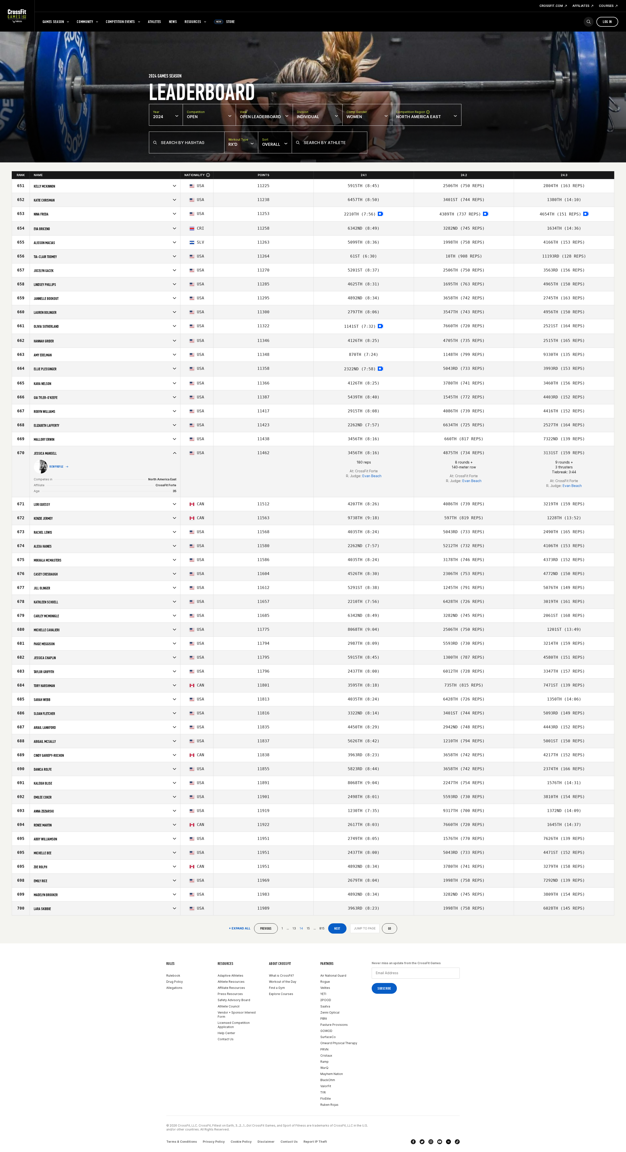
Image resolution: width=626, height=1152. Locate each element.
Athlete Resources (231, 981)
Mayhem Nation (331, 1074)
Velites (325, 988)
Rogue (325, 981)
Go (389, 928)
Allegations (174, 988)
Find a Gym (277, 988)
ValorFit (325, 1086)
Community (85, 21)
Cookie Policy (241, 1141)
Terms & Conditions (181, 1141)
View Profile (56, 466)
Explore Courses (281, 994)
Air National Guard (333, 975)
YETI (323, 994)
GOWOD (326, 1031)
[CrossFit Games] (17, 16)
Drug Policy (174, 981)
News (173, 21)
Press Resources (230, 994)
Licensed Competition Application (234, 1025)
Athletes (154, 21)
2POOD (325, 1000)
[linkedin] (448, 1141)
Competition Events (120, 21)
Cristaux (326, 1055)
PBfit (323, 1018)
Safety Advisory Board (234, 1000)
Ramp (324, 1061)
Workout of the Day (282, 981)
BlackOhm (327, 1080)
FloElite (325, 1098)
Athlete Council (228, 1006)
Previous (266, 928)
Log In (607, 21)
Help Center (226, 1033)
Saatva (325, 1006)
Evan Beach (371, 476)
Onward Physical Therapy (338, 1043)
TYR (323, 1092)
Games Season (53, 21)
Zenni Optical (329, 1012)
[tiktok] (457, 1141)
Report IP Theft (315, 1141)
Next (337, 928)
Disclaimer (266, 1141)
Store (225, 21)
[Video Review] (380, 214)
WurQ (324, 1068)
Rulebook (173, 975)
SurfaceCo (328, 1037)
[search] (588, 22)
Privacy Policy (214, 1141)
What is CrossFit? (281, 975)
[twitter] (422, 1141)
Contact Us (226, 1039)
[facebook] (413, 1141)
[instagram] (430, 1141)
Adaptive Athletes (230, 975)
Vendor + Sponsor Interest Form (237, 1014)
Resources (193, 21)
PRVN (324, 1049)
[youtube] (439, 1141)
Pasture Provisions (334, 1025)
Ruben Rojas (329, 1105)
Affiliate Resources (231, 988)
